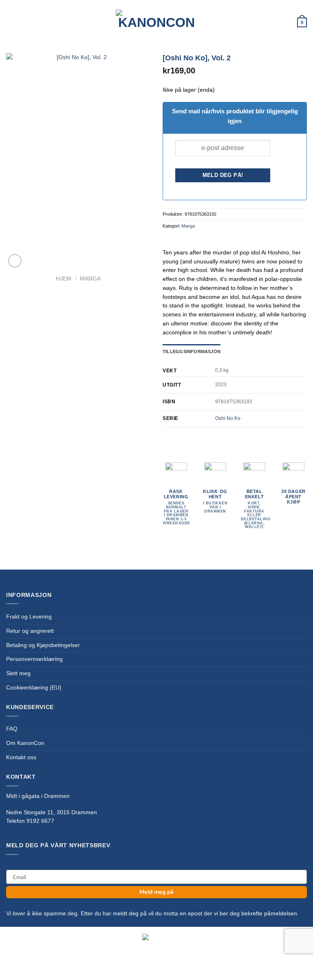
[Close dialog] (295, 389)
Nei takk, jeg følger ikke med (156, 562)
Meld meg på (156, 523)
